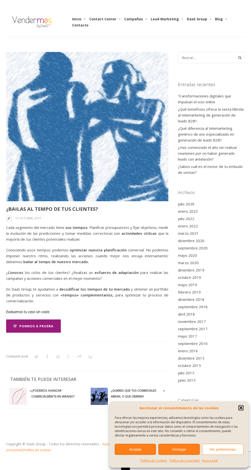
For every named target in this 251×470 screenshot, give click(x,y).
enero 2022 (188, 225)
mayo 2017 (187, 336)
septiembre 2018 (193, 306)
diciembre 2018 (191, 299)
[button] (240, 407)
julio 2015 (186, 372)
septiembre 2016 (193, 343)
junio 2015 (187, 380)
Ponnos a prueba (36, 326)
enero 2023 (188, 211)
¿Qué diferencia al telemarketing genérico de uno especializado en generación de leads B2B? (206, 134)
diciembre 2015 (191, 358)
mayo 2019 (187, 284)
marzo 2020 (188, 262)
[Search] (240, 57)
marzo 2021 (188, 233)
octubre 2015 (189, 365)
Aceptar (135, 449)
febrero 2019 (189, 292)
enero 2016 (188, 350)
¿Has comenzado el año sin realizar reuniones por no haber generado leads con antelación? (207, 153)
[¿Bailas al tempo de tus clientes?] (87, 126)
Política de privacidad (184, 460)
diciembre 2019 (191, 270)
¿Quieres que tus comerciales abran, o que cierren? (133, 393)
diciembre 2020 (191, 240)
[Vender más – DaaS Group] (32, 27)
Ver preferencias (223, 449)
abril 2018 (186, 314)
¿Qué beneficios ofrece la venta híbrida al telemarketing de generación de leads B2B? (211, 115)
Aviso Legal (210, 460)
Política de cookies (37, 450)
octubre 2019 (189, 277)
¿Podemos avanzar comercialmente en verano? (53, 393)
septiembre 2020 (193, 248)
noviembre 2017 (192, 321)
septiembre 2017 (193, 328)
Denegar (179, 449)
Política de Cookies (153, 460)
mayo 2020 (187, 255)
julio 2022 (186, 218)
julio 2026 (186, 203)
